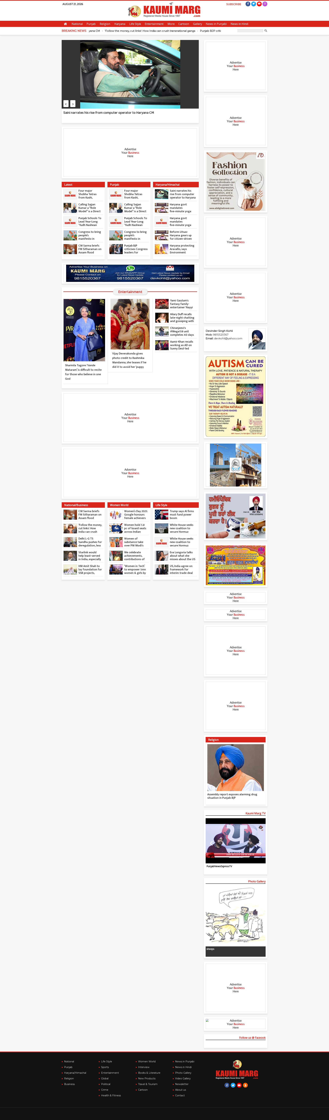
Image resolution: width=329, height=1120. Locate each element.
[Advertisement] (130, 152)
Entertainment (154, 24)
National (77, 24)
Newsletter (181, 1084)
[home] (235, 565)
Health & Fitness (111, 1095)
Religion (105, 24)
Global (104, 1078)
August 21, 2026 (73, 4)
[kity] (235, 465)
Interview (143, 1067)
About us (180, 1089)
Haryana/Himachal (75, 1072)
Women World (147, 1061)
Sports (105, 1067)
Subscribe (233, 4)
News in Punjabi (216, 24)
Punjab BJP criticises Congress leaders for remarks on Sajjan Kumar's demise (209, 30)
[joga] (235, 516)
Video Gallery (183, 1078)
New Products (146, 1078)
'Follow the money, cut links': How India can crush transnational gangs (109, 30)
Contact (180, 1095)
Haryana (119, 24)
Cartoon (183, 24)
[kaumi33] (130, 273)
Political (105, 1084)
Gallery (197, 24)
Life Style (135, 24)
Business (69, 1084)
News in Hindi (239, 24)
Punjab (91, 24)
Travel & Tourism (147, 1084)
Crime (104, 1089)
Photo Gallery (183, 1072)
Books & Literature (149, 1072)
